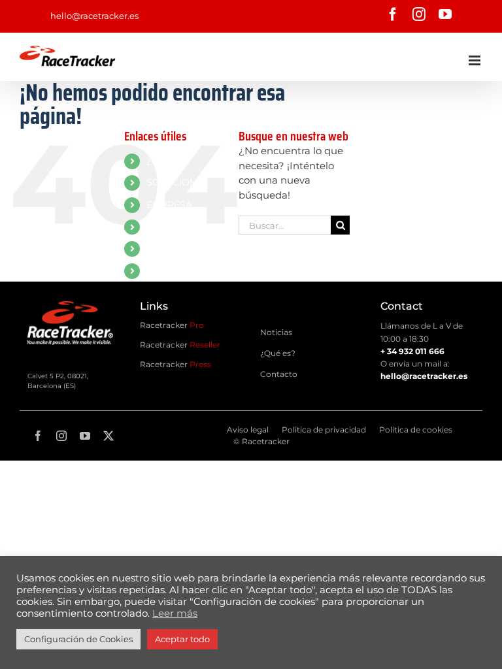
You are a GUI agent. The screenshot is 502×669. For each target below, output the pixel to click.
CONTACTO (172, 248)
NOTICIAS (168, 227)
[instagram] (61, 436)
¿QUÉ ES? (169, 161)
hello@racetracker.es (94, 15)
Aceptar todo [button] (182, 639)
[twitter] (108, 436)
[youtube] (85, 436)
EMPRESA (169, 204)
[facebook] (38, 436)
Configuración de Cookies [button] (78, 639)
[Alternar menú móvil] (475, 60)
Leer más (174, 613)
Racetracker (172, 325)
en (152, 270)
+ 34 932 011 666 (412, 351)
